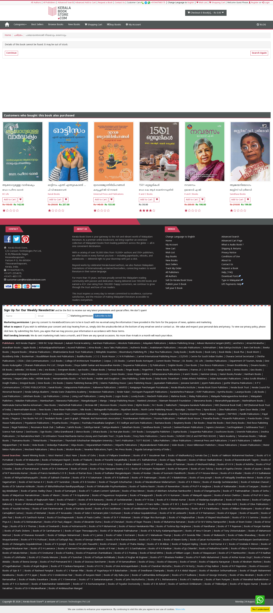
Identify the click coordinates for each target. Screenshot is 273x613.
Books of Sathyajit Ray (61, 539)
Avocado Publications (189, 347)
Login (267, 3)
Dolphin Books (175, 365)
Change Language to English (180, 237)
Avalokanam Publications (163, 347)
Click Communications (37, 361)
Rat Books (199, 423)
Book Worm (253, 352)
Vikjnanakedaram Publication (154, 445)
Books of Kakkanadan (225, 486)
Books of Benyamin (178, 469)
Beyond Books (19, 352)
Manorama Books (203, 401)
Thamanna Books (21, 440)
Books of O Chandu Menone (43, 557)
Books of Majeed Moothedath (214, 517)
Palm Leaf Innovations (136, 414)
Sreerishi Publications (247, 432)
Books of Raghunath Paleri (40, 500)
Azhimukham (209, 347)
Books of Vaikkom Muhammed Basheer (233, 455)
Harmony (7, 378)
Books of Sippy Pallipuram (173, 460)
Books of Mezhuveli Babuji (201, 464)
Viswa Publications (227, 445)
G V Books (209, 370)
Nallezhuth (171, 405)
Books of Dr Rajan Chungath (61, 504)
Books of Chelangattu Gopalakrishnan (22, 544)
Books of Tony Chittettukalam (230, 531)
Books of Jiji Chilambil (185, 548)
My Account (134, 24)
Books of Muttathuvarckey (175, 508)
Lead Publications (11, 396)
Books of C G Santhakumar (132, 548)
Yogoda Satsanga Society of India (152, 449)
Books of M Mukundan (27, 460)
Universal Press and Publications (108, 194)
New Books (74, 24)
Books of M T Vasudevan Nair (149, 455)
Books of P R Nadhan (259, 553)
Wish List (202, 3)
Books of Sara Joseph (200, 477)
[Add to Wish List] (20, 199)
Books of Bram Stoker (240, 522)
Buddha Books (84, 356)
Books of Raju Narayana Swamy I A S (109, 469)
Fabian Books (98, 370)
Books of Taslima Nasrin (142, 486)
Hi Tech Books (85, 378)
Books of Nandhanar (204, 526)
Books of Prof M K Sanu (256, 495)
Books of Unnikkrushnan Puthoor (141, 508)
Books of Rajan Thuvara (138, 522)
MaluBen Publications (26, 401)
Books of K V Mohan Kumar (171, 500)
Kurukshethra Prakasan (182, 392)
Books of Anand (108, 544)
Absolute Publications (129, 343)
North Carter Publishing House (157, 409)
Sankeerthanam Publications (188, 427)
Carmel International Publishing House (157, 356)
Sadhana (60, 427)
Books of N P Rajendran (234, 566)
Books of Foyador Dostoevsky (124, 584)
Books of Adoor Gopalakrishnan (140, 513)
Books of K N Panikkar (160, 548)
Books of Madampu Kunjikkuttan (206, 500)
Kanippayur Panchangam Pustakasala (149, 387)
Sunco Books (167, 436)
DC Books (187, 361)
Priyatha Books (60, 423)
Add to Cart (10, 199)
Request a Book (105, 3)
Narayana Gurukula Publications (195, 405)
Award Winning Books (34, 455)
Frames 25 (196, 370)
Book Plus (239, 352)
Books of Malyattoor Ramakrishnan (21, 495)
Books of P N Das (144, 500)
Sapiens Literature (215, 427)
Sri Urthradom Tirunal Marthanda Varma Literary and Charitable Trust (78, 436)
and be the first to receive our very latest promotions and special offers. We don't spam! (75, 310)
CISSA (20, 361)
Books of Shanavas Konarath (29, 535)
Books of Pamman (175, 464)
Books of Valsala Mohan (14, 553)
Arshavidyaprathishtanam (52, 347)
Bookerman (28, 356)
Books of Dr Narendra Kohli (222, 504)
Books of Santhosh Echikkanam (185, 584)
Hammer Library (208, 374)
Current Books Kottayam (140, 361)
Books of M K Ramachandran (121, 539)
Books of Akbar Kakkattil (128, 464)
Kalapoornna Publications (77, 387)
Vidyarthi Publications (126, 445)
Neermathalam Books (25, 409)
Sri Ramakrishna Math (28, 436)
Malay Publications (198, 396)
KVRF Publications (205, 392)
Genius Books (241, 370)
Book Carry (210, 352)
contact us (169, 327)
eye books (83, 370)
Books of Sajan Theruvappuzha (81, 531)
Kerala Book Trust (240, 387)
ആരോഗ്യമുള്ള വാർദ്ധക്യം (18, 185)
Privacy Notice (228, 252)
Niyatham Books (130, 409)
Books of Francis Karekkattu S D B (48, 473)
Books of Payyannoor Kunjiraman (109, 495)
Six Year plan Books (120, 432)
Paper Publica (207, 414)
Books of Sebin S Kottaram (120, 535)
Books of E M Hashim (122, 504)
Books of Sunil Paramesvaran (47, 508)
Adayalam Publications (154, 343)
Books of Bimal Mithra (151, 553)
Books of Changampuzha (207, 491)
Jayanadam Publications (166, 383)
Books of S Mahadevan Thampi (154, 535)
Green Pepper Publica (138, 374)
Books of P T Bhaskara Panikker (167, 557)
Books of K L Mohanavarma (162, 579)
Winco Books (56, 449)
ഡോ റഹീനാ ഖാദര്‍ (12, 190)
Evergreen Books (67, 370)
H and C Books (146, 194)
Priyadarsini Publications (37, 423)
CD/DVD (183, 356)
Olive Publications (228, 409)
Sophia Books (180, 432)
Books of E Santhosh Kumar (29, 517)
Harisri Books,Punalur (231, 374)
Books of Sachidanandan (119, 500)
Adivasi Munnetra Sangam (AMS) (214, 343)
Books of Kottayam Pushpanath (148, 469)
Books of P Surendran (58, 482)
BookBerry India (10, 356)
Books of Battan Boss (80, 473)
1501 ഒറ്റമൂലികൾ (149, 185)
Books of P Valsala (153, 464)
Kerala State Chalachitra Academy (68, 392)
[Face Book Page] (8, 242)
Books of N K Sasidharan (107, 508)
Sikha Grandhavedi (63, 432)
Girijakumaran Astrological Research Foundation (27, 374)
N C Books (157, 405)
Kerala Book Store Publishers (213, 387)
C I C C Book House (104, 356)
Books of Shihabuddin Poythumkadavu (107, 486)
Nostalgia (180, 409)
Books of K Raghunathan (182, 517)
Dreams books (258, 365)
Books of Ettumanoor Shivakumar (44, 464)
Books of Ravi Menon (133, 491)
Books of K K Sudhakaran (257, 473)
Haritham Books (252, 374)
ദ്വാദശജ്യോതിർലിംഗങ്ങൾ (109, 185)
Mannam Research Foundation (175, 401)
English (191, 3)
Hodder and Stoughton (107, 378)
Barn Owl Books (252, 347)
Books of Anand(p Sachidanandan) (220, 482)
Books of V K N (225, 464)
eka (40, 370)
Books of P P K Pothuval (33, 539)
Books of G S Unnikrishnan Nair (56, 575)
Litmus (65, 396)
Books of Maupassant (204, 553)
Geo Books (256, 370)
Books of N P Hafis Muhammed (202, 557)
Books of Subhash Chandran (55, 477)
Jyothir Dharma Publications (238, 383)
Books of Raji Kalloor (208, 566)
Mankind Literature (147, 401)
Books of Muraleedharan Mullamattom (155, 482)
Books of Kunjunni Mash (88, 575)
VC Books (25, 445)
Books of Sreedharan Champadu (147, 570)
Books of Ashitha (245, 464)
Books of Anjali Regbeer (35, 566)
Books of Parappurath (141, 495)
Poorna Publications (164, 418)
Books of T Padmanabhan (236, 491)
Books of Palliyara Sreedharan (114, 455)
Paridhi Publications (250, 414)
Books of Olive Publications (254, 504)
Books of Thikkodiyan (215, 584)
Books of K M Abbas (158, 544)
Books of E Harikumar (191, 579)
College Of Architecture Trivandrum (83, 361)
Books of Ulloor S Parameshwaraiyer (250, 548)
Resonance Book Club (42, 427)
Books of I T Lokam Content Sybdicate (99, 491)
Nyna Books (210, 409)
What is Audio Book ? (232, 244)
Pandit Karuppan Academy (163, 414)
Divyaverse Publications (135, 365)
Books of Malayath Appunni (196, 495)
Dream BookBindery (237, 365)
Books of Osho (88, 455)
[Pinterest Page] (26, 242)
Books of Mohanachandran (29, 504)
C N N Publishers (126, 356)
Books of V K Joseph (55, 544)
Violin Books (178, 445)
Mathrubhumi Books (252, 401)
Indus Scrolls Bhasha (254, 378)
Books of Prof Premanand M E (56, 562)
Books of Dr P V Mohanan (117, 517)
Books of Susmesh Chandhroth (169, 473)
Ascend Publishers (76, 347)
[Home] (6, 25)
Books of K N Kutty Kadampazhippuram (162, 531)
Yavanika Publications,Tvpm (98, 449)
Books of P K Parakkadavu (205, 508)
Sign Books (46, 432)
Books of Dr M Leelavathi (173, 513)
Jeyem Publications (211, 383)
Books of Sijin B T (11, 570)
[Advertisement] (136, 84)
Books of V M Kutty (184, 566)
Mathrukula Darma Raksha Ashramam (22, 405)
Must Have (71, 455)
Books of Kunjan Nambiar (257, 526)
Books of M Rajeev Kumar (244, 584)
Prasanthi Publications (233, 418)
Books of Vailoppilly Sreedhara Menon (234, 477)
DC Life (5, 194)
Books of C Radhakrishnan (143, 460)
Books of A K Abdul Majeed (181, 570)
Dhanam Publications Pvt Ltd (39, 365)
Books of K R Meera (189, 482)
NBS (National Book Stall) (228, 405)
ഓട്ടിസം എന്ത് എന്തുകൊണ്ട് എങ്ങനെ (71, 185)
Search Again (259, 53)
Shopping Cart (218, 3)
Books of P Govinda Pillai (187, 535)
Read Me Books (215, 423)
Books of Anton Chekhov (227, 495)
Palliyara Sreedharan (111, 414)
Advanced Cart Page (231, 241)
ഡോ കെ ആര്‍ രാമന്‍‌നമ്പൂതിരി (156, 190)
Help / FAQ (227, 272)
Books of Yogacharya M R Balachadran (106, 570)
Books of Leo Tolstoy (202, 469)
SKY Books (137, 432)
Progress (74, 423)
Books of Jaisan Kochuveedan (205, 539)
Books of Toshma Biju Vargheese (173, 526)
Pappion (221, 414)
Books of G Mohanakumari (28, 522)
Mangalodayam (89, 401)
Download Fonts (230, 276)
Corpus (107, 361)
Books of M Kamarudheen (122, 562)
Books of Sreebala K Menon (243, 544)
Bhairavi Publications (40, 352)
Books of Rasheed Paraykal (38, 570)
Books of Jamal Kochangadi (93, 504)
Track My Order (173, 268)
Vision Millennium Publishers (201, 445)
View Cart (170, 248)
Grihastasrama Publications (166, 374)
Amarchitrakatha (255, 343)
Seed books (32, 432)
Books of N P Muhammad (102, 526)
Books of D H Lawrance (42, 548)
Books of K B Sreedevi (84, 482)
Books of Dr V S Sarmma (245, 517)
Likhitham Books (31, 396)
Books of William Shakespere (237, 508)
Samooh (167, 427)
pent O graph (71, 418)
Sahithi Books (74, 427)
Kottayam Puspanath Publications (149, 392)
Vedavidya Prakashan (58, 445)
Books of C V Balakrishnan (173, 477)
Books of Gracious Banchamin (90, 562)
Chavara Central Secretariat (240, 356)
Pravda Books (255, 418)
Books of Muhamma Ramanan (169, 522)
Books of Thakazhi (82, 460)
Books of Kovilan (142, 473)
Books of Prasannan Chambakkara (94, 553)
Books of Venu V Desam (198, 531)
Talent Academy (227, 436)
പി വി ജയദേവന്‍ (57, 190)
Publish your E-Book (176, 284)
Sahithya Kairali (92, 427)
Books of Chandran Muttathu (156, 566)
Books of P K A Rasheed (15, 584)
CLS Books (57, 361)
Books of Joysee (252, 469)
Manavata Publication (67, 401)
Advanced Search (66, 3)
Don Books (191, 365)
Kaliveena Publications (104, 387)
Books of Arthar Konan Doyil (237, 557)
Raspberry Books (182, 423)
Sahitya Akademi (110, 427)
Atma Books (94, 347)
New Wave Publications (66, 409)
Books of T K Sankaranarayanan (96, 579)
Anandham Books (11, 347)
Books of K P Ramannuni (202, 513)
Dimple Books (64, 365)
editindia (19, 370)
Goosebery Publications (67, 374)
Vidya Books (77, 445)
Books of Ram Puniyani (218, 579)
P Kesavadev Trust (60, 414)
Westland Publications (36, 449)
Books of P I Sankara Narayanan (68, 566)
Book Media (225, 352)
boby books (180, 352)
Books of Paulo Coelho (89, 517)
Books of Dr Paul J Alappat (58, 522)
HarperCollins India (24, 378)
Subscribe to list (103, 316)
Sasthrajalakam (235, 427)
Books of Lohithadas (15, 557)
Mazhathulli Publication (70, 405)
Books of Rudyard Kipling (185, 544)
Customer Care (146, 3)
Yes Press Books (123, 449)
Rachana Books (163, 423)
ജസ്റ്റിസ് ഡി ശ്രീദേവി (241, 190)
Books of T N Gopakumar (75, 495)
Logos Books (121, 396)
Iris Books (58, 383)
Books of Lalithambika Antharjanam (150, 575)
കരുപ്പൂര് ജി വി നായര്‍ (105, 190)
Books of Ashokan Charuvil (255, 482)
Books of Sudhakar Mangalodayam (113, 473)
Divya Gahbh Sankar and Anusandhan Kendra (97, 365)
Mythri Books (143, 405)
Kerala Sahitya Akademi (37, 392)
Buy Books (115, 24)
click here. (9, 331)
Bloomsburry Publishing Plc (133, 352)
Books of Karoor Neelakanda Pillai (136, 526)
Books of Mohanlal (36, 513)
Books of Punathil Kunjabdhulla (111, 460)
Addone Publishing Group (181, 343)
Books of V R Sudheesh (117, 477)
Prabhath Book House (188, 418)
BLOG (262, 24)
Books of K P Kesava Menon (203, 473)
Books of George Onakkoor (89, 539)
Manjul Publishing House (122, 401)
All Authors (36, 3)
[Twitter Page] (17, 242)
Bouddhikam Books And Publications (55, 356)
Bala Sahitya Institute (230, 347)
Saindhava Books (238, 194)
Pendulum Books (53, 418)
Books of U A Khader (231, 473)
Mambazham (47, 401)
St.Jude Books (123, 436)
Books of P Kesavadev (60, 513)
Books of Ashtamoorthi (74, 526)
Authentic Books (139, 347)
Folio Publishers (180, 370)
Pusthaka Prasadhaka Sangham (98, 423)
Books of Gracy (147, 562)
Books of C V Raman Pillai (70, 570)
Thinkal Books (39, 440)
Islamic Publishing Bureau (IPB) (82, 383)
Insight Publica (9, 383)
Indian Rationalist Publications (225, 378)
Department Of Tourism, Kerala (245, 361)
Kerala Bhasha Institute (183, 387)
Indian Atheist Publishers (194, 378)
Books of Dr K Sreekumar (55, 469)
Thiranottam (56, 440)
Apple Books (29, 347)
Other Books (41, 414)
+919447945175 (158, 3)
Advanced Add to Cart (85, 3)
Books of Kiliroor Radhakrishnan (205, 460)
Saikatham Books (131, 427)
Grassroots (103, 374)
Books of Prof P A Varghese (196, 486)
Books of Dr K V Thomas (23, 526)
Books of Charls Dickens (17, 531)
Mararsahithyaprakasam (227, 401)
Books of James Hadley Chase (36, 491)
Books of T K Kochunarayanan (89, 584)
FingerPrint (147, 370)
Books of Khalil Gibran (76, 464)
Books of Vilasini (51, 495)
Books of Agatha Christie (229, 469)
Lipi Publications (51, 396)
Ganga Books (224, 370)
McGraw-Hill (91, 405)
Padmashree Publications (85, 414)
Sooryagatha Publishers (158, 432)
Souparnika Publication (201, 432)
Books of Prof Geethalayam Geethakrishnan (246, 539)
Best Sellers (37, 24)
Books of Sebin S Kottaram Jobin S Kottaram (97, 513)
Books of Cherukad (114, 522)
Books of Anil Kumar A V (31, 482)
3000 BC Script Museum (50, 343)
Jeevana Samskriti (190, 383)
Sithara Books (100, 432)
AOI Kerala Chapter (26, 343)
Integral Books (27, 383)
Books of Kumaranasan (27, 469)
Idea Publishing (129, 378)
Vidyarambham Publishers (99, 445)
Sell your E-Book (174, 288)
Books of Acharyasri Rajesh (56, 460)
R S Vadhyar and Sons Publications (134, 423)
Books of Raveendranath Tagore (242, 460)
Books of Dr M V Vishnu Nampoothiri (207, 522)
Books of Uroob (79, 469)
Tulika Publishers (161, 440)
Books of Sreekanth (49, 526)
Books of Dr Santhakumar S (47, 531)
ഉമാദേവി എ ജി (192, 190)
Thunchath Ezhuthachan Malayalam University (88, 440)
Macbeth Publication (157, 396)
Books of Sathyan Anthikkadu (100, 557)
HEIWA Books (43, 378)
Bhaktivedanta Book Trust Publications (73, 352)
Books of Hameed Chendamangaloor (77, 548)
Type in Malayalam (231, 280)
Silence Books (83, 432)
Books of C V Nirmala (150, 539)
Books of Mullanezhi (214, 535)
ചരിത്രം (18, 35)
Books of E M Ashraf (154, 584)
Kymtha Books (225, 392)
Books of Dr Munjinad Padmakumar (119, 531)
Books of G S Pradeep (125, 553)
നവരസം (189, 185)
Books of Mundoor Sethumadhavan (218, 570)
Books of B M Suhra (13, 500)
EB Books (7, 370)
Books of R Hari (107, 548)
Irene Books (44, 383)
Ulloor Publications (181, 440)
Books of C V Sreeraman (63, 579)
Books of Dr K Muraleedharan (30, 588)
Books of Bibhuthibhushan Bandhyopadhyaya (60, 486)
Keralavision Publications (101, 392)
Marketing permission (81, 316)
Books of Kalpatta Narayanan (214, 562)
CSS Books (119, 361)
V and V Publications (240, 440)
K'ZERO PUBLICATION (34, 387)
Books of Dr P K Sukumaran (87, 477)
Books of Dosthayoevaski (60, 517)
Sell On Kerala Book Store (179, 280)
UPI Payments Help (231, 284)
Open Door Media (249, 409)
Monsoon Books (108, 405)
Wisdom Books (74, 449)
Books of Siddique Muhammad (64, 535)
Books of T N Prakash (193, 504)
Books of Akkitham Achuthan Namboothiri (169, 491)
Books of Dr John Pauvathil (83, 544)
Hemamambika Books (64, 378)
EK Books (31, 370)
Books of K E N (95, 566)
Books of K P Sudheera (184, 575)
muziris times (126, 405)
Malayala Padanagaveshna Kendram (229, 396)
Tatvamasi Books (247, 436)
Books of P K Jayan (27, 575)
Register (255, 3)
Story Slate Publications (145, 436)
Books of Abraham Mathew (247, 562)
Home (8, 35)
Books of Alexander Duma (87, 522)
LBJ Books (259, 392)
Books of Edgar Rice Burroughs (149, 517)
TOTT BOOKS (143, 440)
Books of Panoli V (66, 500)
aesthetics (238, 343)
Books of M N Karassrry (91, 500)
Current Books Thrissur (168, 361)
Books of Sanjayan (248, 486)
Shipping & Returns (231, 248)
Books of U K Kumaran (168, 495)
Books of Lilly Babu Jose (116, 575)
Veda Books (38, 445)
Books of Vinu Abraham (242, 575)
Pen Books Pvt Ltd (32, 418)
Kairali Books (54, 194)
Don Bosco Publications (212, 365)
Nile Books (85, 409)
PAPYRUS (232, 414)
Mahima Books (178, 396)
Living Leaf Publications (84, 396)
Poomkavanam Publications (137, 418)
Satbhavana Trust (255, 427)
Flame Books (162, 370)
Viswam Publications (250, 445)
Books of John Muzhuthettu (130, 579)
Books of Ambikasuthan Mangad (65, 588)
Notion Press (194, 409)
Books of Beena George (25, 562)
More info (180, 609)
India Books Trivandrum (167, 378)
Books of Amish (188, 562)
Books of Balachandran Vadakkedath (50, 584)
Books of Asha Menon (237, 500)
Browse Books (55, 24)
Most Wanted (55, 455)
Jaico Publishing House (140, 383)
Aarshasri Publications (104, 343)
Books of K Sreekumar (41, 553)
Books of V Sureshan (71, 557)
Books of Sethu (260, 491)
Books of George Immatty (213, 575)
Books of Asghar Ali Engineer (133, 557)
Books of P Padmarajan (144, 477)
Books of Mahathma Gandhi (213, 548)
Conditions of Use (230, 256)
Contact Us (120, 3)
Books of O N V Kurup (101, 464)
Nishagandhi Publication (106, 409)
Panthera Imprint (189, 414)
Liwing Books (105, 396)
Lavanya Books (243, 392)
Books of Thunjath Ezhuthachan (115, 482)
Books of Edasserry (167, 562)
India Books (146, 378)
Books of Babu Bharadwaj (242, 535)
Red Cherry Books (235, 423)
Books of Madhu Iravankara (33, 579)
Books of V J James (93, 535)
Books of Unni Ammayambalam (122, 566)
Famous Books (115, 370)
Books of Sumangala (65, 491)
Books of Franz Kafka (148, 504)
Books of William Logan (178, 553)
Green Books (118, 374)
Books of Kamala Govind (79, 508)
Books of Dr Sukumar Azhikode (18, 486)
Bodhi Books (195, 352)
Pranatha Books (211, 418)
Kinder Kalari (123, 392)
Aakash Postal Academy (78, 343)
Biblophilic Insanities (106, 352)
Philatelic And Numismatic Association (100, 418)
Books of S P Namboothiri (232, 553)
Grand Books (88, 374)
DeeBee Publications (216, 361)
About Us (226, 260)
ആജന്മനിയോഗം (240, 185)
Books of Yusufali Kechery (16, 508)
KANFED (122, 387)
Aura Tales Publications (116, 347)
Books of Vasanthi (249, 513)
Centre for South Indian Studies (207, 356)
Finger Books (133, 370)
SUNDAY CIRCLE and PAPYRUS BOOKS (196, 436)
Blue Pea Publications (161, 352)
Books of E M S (170, 504)
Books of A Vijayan (227, 513)
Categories (19, 24)
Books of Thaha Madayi (132, 544)
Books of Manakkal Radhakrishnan (251, 579)
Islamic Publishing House (113, 383)
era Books (50, 370)
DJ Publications (157, 365)
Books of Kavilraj (64, 553)
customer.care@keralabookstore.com (26, 280)
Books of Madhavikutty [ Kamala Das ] (188, 455)
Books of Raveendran (168, 486)
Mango (103, 401)
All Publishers (49, 3)
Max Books (50, 405)
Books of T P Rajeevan (229, 526)
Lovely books (138, 396)
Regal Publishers (20, 427)
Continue (11, 53)
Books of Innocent (259, 566)
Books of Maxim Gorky (175, 539)
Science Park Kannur (12, 432)
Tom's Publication (124, 440)
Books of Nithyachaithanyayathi (21, 477)
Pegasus (16, 418)
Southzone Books (224, 432)
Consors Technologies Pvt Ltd (74, 602)
